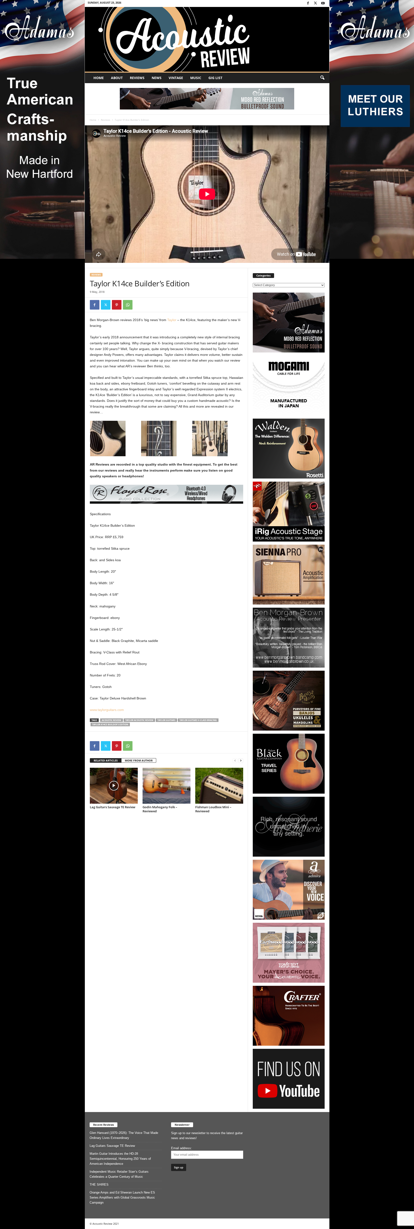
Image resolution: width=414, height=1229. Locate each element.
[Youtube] (323, 3)
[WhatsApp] (127, 305)
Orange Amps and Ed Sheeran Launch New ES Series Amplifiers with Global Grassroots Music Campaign (122, 1197)
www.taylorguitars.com (107, 710)
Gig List (215, 77)
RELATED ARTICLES (106, 760)
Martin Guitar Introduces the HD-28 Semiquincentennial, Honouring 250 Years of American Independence (120, 1159)
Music (195, 77)
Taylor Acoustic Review (139, 720)
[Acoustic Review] (207, 39)
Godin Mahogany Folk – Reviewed (160, 809)
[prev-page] (235, 760)
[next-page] (240, 760)
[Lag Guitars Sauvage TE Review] (114, 786)
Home (98, 77)
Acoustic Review (111, 720)
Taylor (171, 320)
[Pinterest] (116, 305)
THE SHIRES (99, 1184)
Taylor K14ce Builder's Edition (110, 724)
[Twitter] (315, 3)
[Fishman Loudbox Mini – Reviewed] (219, 786)
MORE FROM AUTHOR (139, 760)
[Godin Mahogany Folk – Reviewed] (166, 786)
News (156, 77)
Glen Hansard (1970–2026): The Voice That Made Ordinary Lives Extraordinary (124, 1135)
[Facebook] (308, 3)
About (117, 77)
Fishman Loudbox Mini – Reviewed (213, 809)
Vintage (176, 77)
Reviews (137, 77)
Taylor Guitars (166, 720)
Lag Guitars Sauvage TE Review (112, 807)
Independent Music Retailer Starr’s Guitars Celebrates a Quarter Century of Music (119, 1174)
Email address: (181, 1148)
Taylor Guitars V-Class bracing (198, 720)
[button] (322, 78)
